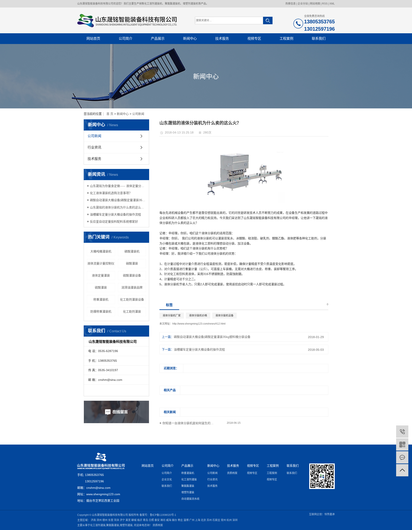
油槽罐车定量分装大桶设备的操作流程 (115, 214)
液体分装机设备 (224, 315)
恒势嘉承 (329, 514)
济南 (93, 520)
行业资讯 (94, 147)
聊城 (133, 520)
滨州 (99, 520)
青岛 (145, 520)
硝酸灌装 (132, 263)
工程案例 (286, 38)
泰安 (157, 520)
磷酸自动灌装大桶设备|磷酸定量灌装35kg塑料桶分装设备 (118, 200)
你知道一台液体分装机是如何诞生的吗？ (189, 423)
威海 (168, 520)
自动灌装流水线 (190, 498)
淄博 (186, 520)
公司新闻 (138, 113)
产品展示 (158, 38)
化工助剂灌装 (132, 311)
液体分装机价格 (198, 315)
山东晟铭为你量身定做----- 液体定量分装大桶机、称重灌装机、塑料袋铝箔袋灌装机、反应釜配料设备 (118, 186)
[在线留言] (402, 457)
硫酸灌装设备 (132, 275)
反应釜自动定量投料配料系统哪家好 (114, 221)
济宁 (122, 520)
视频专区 (254, 38)
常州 (223, 520)
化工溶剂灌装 (189, 479)
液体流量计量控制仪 (100, 263)
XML (332, 3)
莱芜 (128, 520)
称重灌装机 (100, 299)
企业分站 (303, 3)
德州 (105, 520)
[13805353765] (402, 431)
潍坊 (162, 520)
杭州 (229, 520)
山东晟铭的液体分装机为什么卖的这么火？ (118, 207)
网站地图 (315, 3)
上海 (197, 520)
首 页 (109, 113)
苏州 (209, 520)
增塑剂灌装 (187, 492)
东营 (110, 520)
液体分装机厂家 (172, 315)
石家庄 (216, 520)
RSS (324, 3)
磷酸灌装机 (131, 251)
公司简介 (125, 38)
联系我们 (319, 38)
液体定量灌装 (101, 275)
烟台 (174, 520)
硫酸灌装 (101, 287)
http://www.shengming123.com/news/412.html (199, 323)
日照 (151, 520)
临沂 (139, 520)
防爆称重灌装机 (100, 311)
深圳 (235, 520)
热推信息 (290, 3)
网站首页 (93, 38)
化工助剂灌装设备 (132, 299)
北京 (203, 520)
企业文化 (167, 479)
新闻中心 (190, 38)
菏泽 (116, 520)
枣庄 (180, 520)
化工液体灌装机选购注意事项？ (111, 193)
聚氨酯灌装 (187, 485)
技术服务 (222, 38)
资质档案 (232, 473)
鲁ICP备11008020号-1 (163, 514)
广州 (191, 520)
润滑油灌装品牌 (131, 287)
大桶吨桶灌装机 (100, 251)
